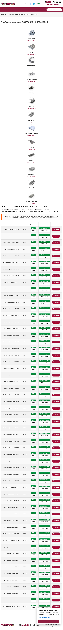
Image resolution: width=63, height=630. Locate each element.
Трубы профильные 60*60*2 (11, 414)
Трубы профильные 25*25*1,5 (11, 269)
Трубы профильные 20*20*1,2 (11, 242)
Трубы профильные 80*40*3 (11, 441)
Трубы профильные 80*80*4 (11, 474)
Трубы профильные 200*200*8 (11, 606)
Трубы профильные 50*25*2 (11, 355)
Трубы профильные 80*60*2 (11, 447)
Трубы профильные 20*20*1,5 (11, 249)
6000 (24, 229)
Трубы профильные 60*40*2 (11, 394)
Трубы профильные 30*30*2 (11, 295)
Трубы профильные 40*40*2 (11, 335)
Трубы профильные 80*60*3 (11, 454)
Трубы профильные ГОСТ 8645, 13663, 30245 (15, 206)
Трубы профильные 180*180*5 (11, 586)
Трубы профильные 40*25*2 (11, 322)
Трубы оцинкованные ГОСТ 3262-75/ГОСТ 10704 (44, 211)
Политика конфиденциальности (53, 626)
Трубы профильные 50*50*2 (11, 361)
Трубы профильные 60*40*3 (11, 401)
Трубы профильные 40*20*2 (11, 308)
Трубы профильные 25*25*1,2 (11, 262)
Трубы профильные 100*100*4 (11, 507)
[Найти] (60, 10)
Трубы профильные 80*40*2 (11, 434)
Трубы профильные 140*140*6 (11, 560)
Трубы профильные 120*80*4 (11, 540)
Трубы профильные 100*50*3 (11, 487)
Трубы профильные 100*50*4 (11, 494)
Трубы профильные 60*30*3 (11, 388)
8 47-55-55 (29, 625)
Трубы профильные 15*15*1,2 (11, 229)
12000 (25, 408)
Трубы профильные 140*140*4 (11, 547)
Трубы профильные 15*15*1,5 (11, 236)
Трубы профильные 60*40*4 (11, 408)
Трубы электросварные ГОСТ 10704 (38, 209)
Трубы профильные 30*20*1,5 (11, 282)
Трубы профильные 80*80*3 (11, 467)
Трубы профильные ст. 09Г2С (38, 206)
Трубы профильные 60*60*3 (11, 421)
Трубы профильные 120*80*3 (11, 533)
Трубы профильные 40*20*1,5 (11, 302)
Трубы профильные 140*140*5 (11, 553)
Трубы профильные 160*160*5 (11, 573)
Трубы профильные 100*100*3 (11, 500)
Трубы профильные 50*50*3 (11, 368)
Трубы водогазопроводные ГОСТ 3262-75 (14, 209)
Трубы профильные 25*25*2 (11, 275)
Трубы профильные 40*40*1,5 (11, 328)
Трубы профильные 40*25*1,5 (11, 315)
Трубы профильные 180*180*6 (11, 593)
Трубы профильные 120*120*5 (11, 527)
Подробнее (56, 229)
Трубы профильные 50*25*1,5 (11, 348)
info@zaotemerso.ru (54, 4)
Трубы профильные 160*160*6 (11, 580)
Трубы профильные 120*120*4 (11, 520)
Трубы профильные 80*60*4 (11, 461)
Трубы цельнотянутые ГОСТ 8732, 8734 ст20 (15, 211)
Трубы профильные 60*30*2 (11, 381)
